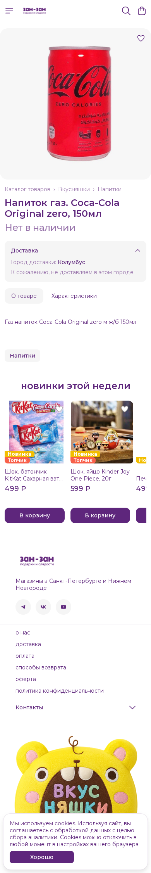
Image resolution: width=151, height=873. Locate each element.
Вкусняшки (74, 189)
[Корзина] (141, 11)
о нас (22, 632)
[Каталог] (9, 11)
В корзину (34, 515)
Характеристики (74, 295)
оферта (25, 679)
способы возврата (40, 667)
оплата (24, 655)
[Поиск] (126, 11)
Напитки (110, 189)
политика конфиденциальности (59, 690)
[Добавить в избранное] (141, 38)
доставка (28, 644)
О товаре (24, 295)
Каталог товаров (27, 189)
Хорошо (41, 857)
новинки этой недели (75, 385)
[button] (22, 355)
